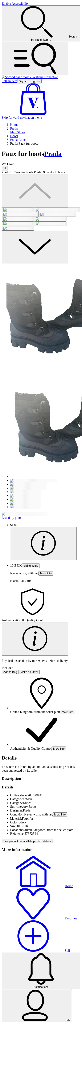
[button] (33, 114)
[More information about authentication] (35, 639)
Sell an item (9, 81)
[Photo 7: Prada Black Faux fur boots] (18, 223)
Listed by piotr (11, 517)
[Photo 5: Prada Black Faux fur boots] (18, 219)
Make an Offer (29, 672)
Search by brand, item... (54, 38)
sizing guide (31, 565)
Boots (14, 136)
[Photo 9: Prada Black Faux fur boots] (18, 228)
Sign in (23, 81)
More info (46, 573)
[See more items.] (35, 247)
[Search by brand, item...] (35, 58)
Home (14, 124)
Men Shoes (17, 132)
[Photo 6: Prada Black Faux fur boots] (50, 219)
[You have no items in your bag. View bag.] (33, 114)
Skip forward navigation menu (22, 117)
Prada (14, 128)
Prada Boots (18, 140)
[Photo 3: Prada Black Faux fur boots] (20, 214)
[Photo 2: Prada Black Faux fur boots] (57, 210)
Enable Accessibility (15, 3)
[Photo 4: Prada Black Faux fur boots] (57, 214)
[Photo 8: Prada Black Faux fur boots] (50, 223)
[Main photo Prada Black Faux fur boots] (18, 210)
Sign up (35, 81)
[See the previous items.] (35, 191)
